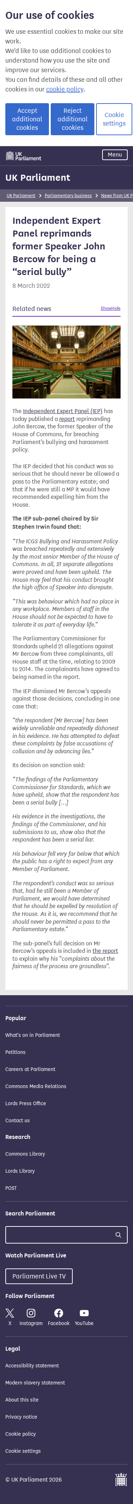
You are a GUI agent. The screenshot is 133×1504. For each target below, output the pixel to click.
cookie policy (64, 89)
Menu (115, 154)
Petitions (15, 1052)
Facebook (59, 1323)
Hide (116, 308)
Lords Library (20, 1171)
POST (11, 1188)
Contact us (17, 1121)
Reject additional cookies (72, 119)
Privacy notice (21, 1417)
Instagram (31, 1323)
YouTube (84, 1323)
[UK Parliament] (23, 156)
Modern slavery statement (35, 1383)
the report (105, 951)
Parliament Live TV (39, 1276)
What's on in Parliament (32, 1035)
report (67, 419)
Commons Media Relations (35, 1086)
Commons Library (25, 1154)
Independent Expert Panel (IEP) (62, 411)
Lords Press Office (25, 1104)
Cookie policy (20, 1434)
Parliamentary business (68, 195)
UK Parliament (37, 177)
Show (106, 308)
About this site (22, 1400)
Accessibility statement (32, 1366)
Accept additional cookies (27, 119)
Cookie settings (114, 119)
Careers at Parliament (30, 1069)
